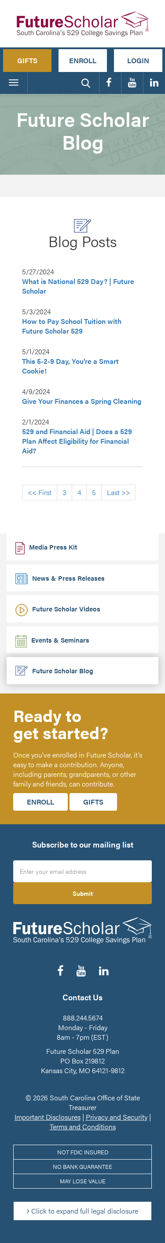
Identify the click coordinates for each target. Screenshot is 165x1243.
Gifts (27, 60)
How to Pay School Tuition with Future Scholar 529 (71, 326)
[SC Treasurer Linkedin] (154, 82)
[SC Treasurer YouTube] (132, 82)
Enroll (82, 60)
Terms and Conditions (83, 1126)
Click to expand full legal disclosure (83, 1211)
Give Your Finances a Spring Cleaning (81, 401)
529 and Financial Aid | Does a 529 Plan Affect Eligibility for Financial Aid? (77, 441)
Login (138, 60)
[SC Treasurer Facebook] (110, 82)
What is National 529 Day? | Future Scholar (78, 286)
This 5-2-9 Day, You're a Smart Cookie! (70, 366)
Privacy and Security (116, 1117)
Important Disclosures (48, 1117)
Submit (83, 893)
